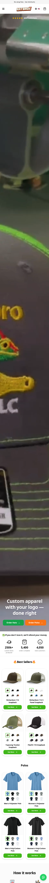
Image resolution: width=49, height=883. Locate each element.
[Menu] (3, 8)
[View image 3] (17, 690)
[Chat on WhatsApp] (43, 877)
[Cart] (44, 8)
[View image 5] (12, 695)
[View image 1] (7, 690)
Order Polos (36, 622)
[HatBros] (24, 8)
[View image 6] (17, 695)
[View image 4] (7, 695)
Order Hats (13, 622)
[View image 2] (12, 690)
